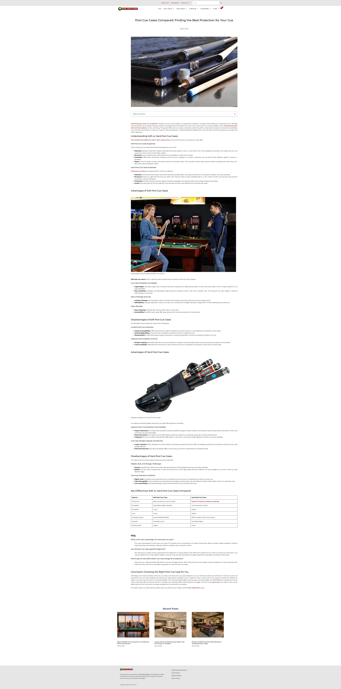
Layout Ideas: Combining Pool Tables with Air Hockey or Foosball (170, 642)
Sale (159, 8)
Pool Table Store (194, 588)
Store (215, 8)
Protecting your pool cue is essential (144, 123)
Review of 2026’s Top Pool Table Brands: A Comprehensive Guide (207, 642)
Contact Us (185, 3)
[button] (235, 114)
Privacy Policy (176, 678)
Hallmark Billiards (144, 674)
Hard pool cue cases (138, 171)
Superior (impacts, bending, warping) (205, 501)
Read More (121, 646)
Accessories (204, 8)
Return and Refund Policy (179, 670)
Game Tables (180, 8)
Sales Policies (176, 673)
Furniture (192, 8)
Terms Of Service (176, 675)
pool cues (216, 582)
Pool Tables (168, 8)
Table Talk (165, 3)
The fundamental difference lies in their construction (150, 140)
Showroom (175, 3)
